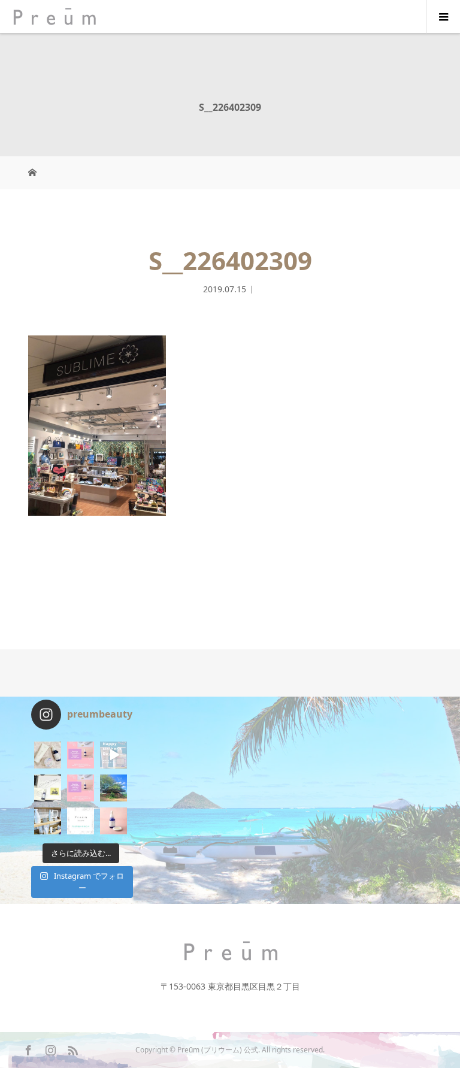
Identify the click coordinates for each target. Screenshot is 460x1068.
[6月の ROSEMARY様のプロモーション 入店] (80, 755)
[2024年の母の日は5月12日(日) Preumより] (113, 755)
